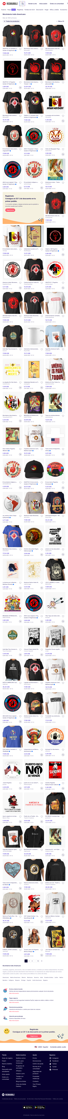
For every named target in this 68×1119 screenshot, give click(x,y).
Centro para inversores (20, 1062)
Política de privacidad (20, 1099)
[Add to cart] (20, 87)
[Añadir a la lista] (20, 49)
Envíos (35, 1058)
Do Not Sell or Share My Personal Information (39, 1099)
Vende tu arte (20, 1073)
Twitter (54, 1064)
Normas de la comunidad (37, 1067)
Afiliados (18, 1071)
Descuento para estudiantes (7, 1070)
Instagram (55, 1058)
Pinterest (55, 1069)
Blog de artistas (21, 1081)
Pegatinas (20, 9)
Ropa (11, 9)
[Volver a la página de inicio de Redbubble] (10, 3)
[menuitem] (3, 9)
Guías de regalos (7, 1058)
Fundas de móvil (30, 9)
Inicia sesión (6, 1074)
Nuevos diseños (7, 1064)
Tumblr (54, 1066)
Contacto (36, 1081)
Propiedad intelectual (36, 1077)
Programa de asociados (20, 1067)
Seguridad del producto (37, 1072)
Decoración (39, 9)
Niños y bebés (54, 9)
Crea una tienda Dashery (21, 1085)
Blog (3, 1066)
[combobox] (22, 3)
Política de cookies (58, 1099)
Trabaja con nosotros (19, 1077)
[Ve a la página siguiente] (41, 961)
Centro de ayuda (38, 1064)
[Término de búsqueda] (22, 3)
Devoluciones (37, 1061)
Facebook (55, 1061)
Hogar (47, 9)
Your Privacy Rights (37, 1085)
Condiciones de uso (7, 1099)
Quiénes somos (21, 1058)
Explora (3, 9)
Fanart (4, 1061)
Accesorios (63, 9)
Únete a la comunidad (5, 1078)
